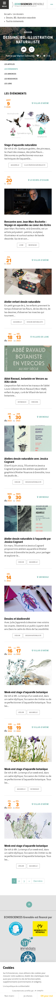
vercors (34, 402)
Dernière (37, 881)
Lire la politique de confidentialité (16, 986)
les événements (11, 69)
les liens (8, 83)
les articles (9, 64)
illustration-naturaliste (34, 165)
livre (21, 245)
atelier (21, 712)
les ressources (10, 79)
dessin (17, 482)
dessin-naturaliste (35, 322)
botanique (22, 402)
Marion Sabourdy (26, 56)
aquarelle (15, 165)
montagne (33, 245)
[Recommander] (32, 49)
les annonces (10, 74)
